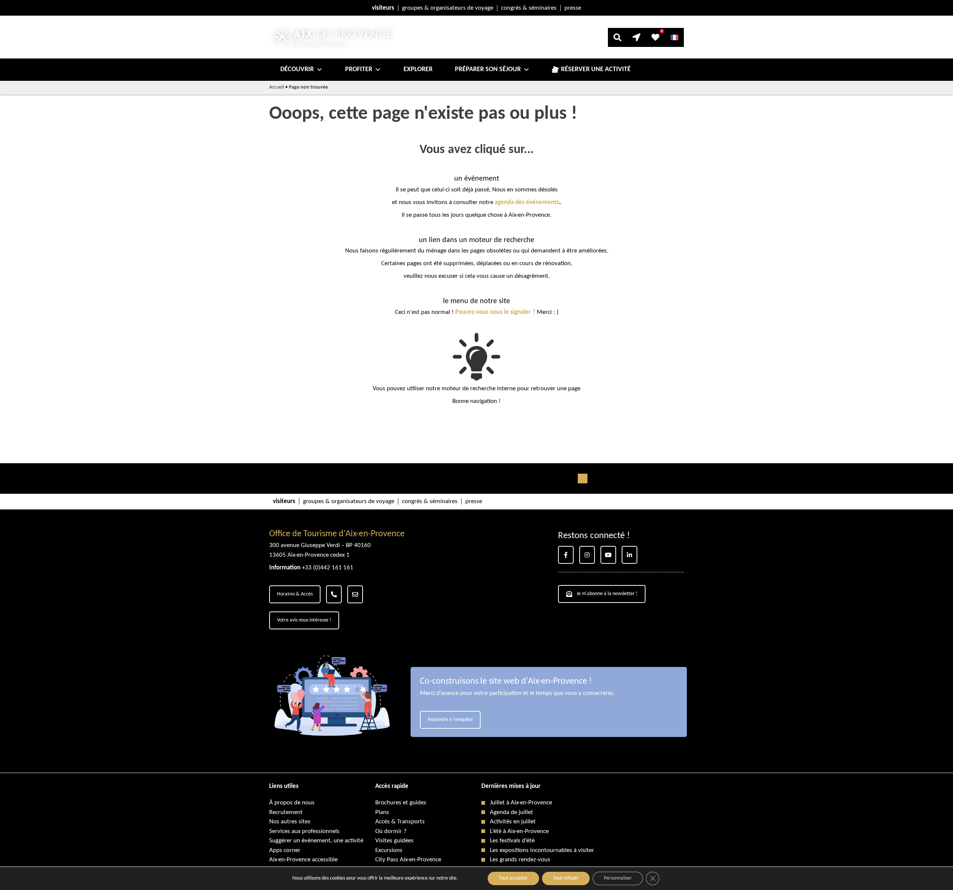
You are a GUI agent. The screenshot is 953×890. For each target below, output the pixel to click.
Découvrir (297, 69)
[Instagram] (587, 555)
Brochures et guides (400, 803)
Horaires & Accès (295, 594)
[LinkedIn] (629, 555)
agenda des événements (527, 202)
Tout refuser (566, 878)
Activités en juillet (513, 822)
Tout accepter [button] (513, 878)
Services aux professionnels (304, 831)
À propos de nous (292, 803)
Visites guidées (394, 840)
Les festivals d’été (512, 840)
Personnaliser (618, 878)
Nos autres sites (289, 822)
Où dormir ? (391, 831)
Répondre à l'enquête (450, 719)
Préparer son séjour (488, 69)
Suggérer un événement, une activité (316, 840)
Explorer (418, 69)
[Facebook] (566, 555)
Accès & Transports (400, 822)
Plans (382, 812)
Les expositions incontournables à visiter (542, 850)
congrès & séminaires (529, 8)
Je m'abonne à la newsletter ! (607, 594)
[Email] (355, 594)
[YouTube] (608, 555)
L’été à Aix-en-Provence (519, 831)
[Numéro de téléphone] (334, 594)
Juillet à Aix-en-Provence (521, 803)
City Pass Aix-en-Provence (408, 859)
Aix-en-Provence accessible (303, 859)
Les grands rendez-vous (520, 859)
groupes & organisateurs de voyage (447, 8)
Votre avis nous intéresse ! (304, 620)
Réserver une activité (596, 69)
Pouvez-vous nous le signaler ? (495, 312)
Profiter (358, 69)
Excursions (388, 850)
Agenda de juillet (511, 812)
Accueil (276, 87)
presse (572, 8)
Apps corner (284, 850)
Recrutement (286, 812)
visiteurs (383, 8)
